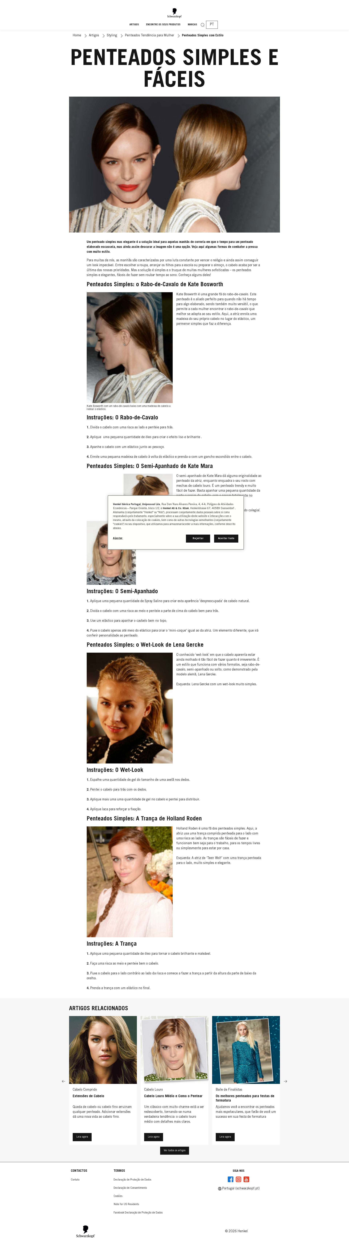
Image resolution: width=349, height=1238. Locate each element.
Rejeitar (198, 538)
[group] (174, 1081)
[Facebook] (231, 1179)
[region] (176, 522)
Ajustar (118, 538)
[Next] (285, 1081)
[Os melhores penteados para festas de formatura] (246, 1081)
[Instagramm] (238, 1179)
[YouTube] (246, 1179)
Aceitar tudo (226, 538)
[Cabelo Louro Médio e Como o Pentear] (174, 1081)
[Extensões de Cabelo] (103, 1081)
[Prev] (63, 1081)
